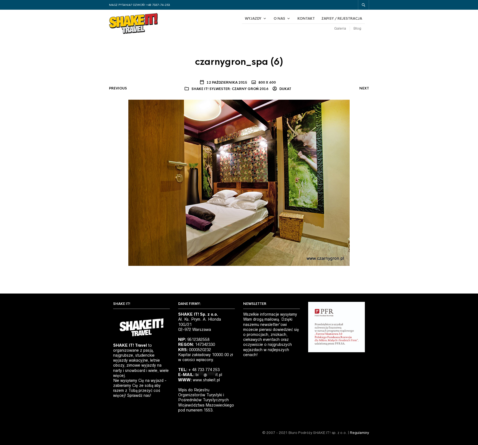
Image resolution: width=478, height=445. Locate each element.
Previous (118, 88)
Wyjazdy (253, 18)
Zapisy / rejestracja (341, 18)
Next (364, 88)
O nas (279, 18)
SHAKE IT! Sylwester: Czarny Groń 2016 (229, 89)
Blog (357, 28)
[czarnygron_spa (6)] (239, 182)
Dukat (285, 89)
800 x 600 (267, 82)
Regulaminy (359, 433)
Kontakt (306, 18)
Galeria (340, 28)
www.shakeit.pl (206, 380)
